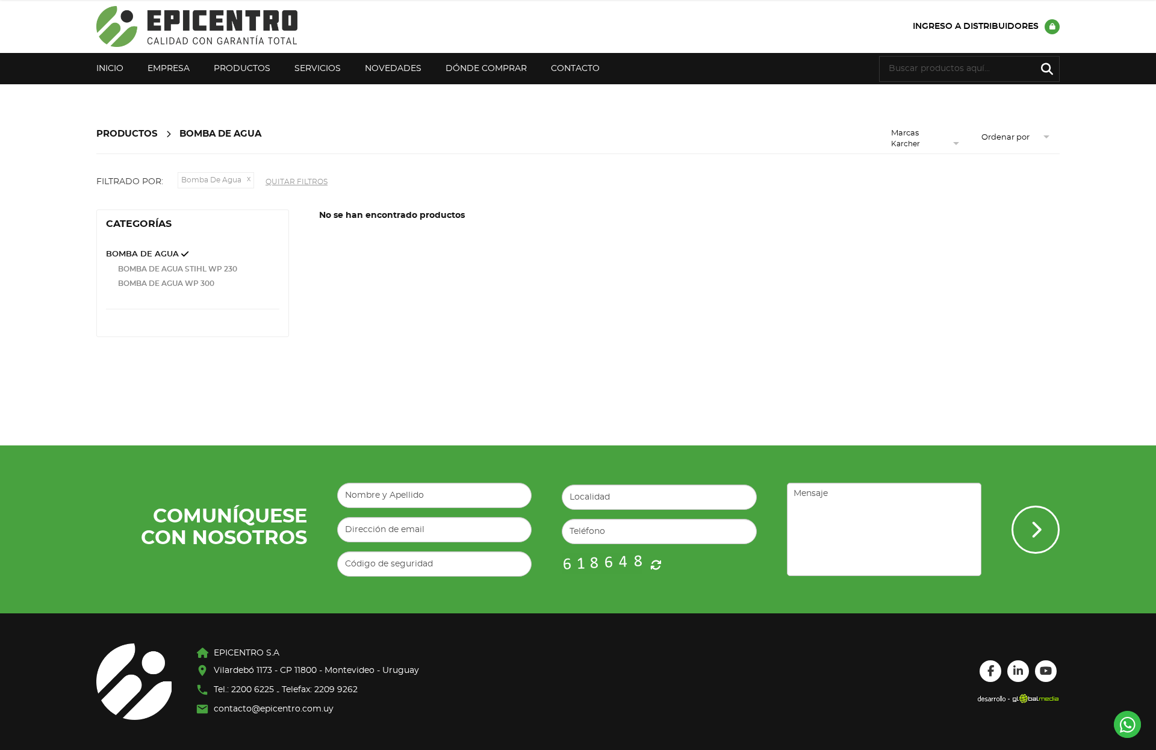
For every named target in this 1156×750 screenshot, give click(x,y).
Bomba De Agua (220, 133)
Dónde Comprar (486, 68)
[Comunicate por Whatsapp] (1127, 724)
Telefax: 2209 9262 (320, 690)
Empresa (169, 68)
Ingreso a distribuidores (976, 26)
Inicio (109, 68)
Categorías (139, 224)
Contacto (575, 68)
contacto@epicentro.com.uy (274, 709)
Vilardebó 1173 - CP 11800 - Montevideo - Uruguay (316, 670)
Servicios (317, 68)
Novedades (393, 68)
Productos (242, 68)
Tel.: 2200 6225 (244, 690)
